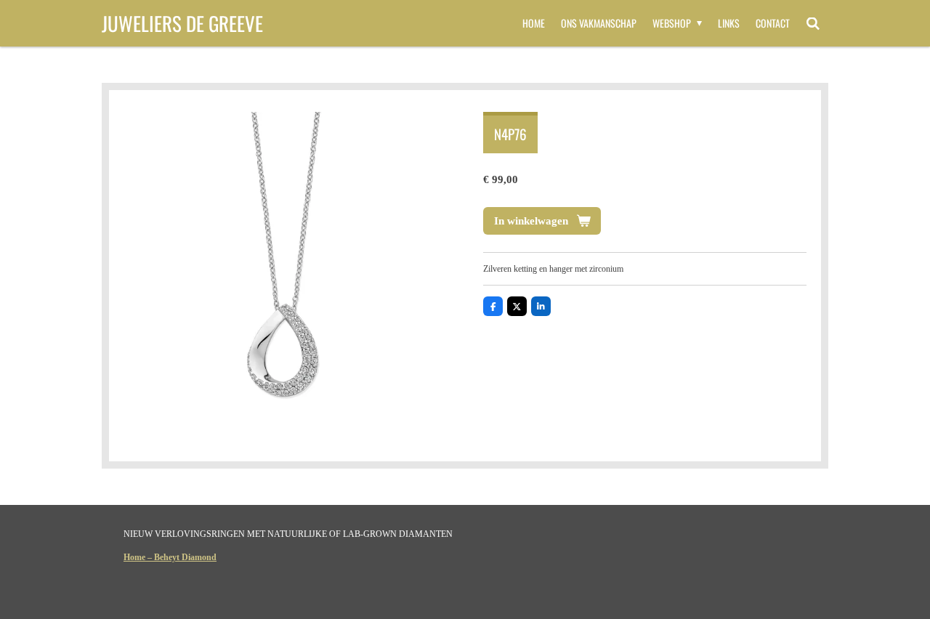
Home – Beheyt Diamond (170, 557)
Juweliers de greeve (182, 23)
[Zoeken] (813, 23)
